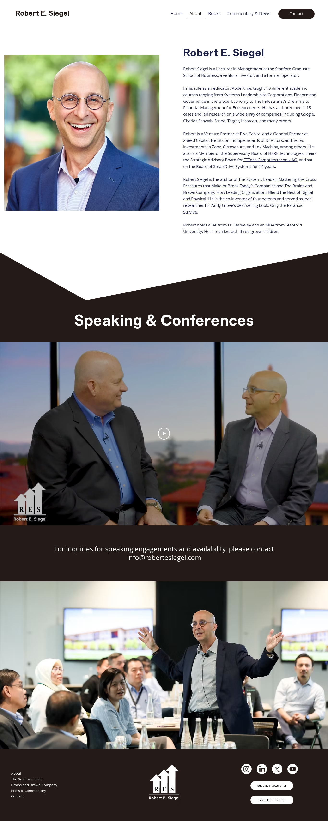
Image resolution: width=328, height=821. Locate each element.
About (16, 773)
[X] (277, 769)
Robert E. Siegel (42, 13)
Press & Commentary (28, 790)
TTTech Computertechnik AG (270, 159)
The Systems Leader (27, 779)
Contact (17, 796)
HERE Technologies (286, 153)
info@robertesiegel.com (164, 557)
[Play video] (164, 434)
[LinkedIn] (262, 769)
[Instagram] (246, 769)
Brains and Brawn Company (34, 784)
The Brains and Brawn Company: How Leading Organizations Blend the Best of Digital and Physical (248, 192)
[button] (214, 13)
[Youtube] (292, 769)
